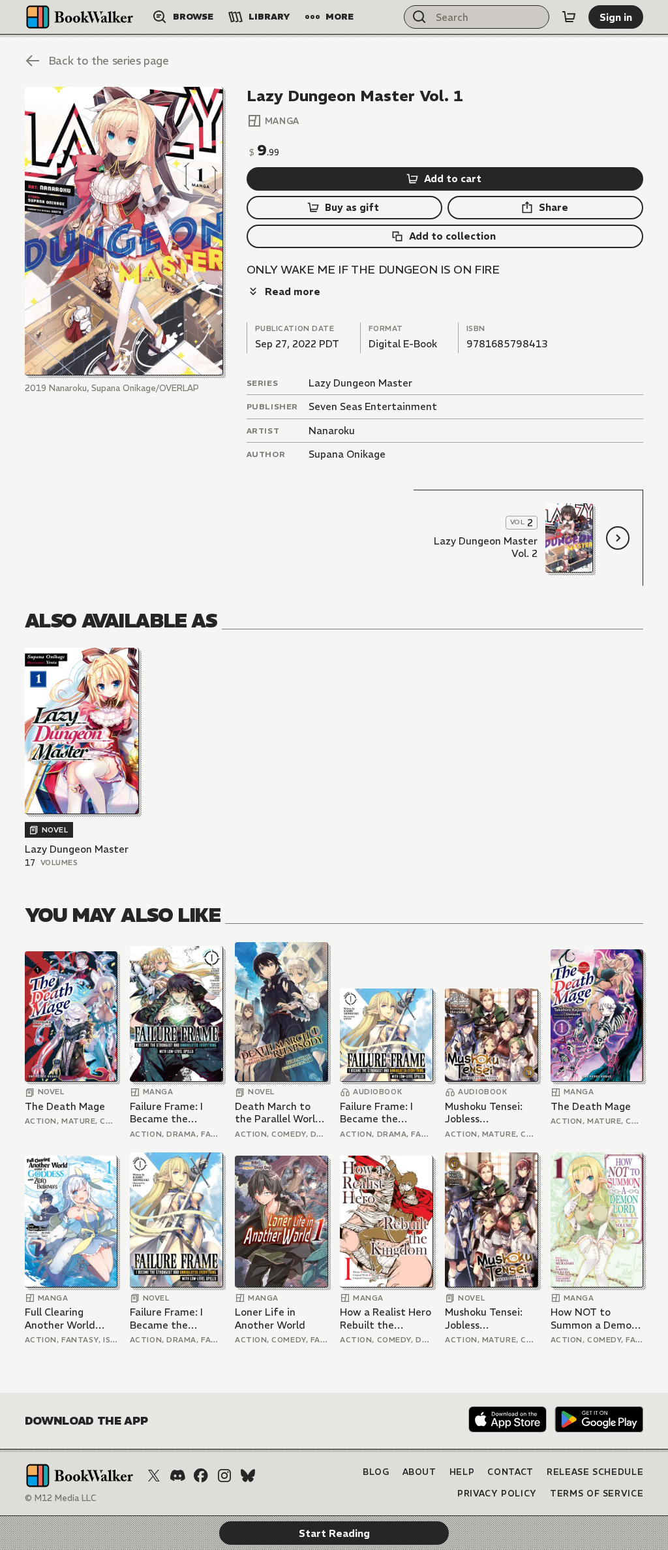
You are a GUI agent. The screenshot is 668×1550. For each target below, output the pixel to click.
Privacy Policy (497, 1493)
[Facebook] (201, 1475)
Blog (376, 1472)
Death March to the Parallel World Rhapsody (278, 1113)
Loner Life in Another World (270, 1318)
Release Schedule (595, 1472)
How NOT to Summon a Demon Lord (594, 1318)
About (419, 1472)
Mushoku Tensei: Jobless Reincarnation (484, 1113)
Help (462, 1472)
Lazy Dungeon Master (360, 383)
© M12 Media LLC (61, 1498)
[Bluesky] (248, 1475)
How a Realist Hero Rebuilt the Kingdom (385, 1318)
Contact (510, 1472)
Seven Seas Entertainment (373, 406)
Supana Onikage (347, 454)
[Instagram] (224, 1475)
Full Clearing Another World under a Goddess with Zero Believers (71, 1318)
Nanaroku (332, 430)
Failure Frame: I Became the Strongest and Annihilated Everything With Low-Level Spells (170, 1113)
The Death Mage (65, 1106)
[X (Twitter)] (154, 1475)
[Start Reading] (124, 231)
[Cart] (568, 17)
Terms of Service (596, 1493)
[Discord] (177, 1475)
